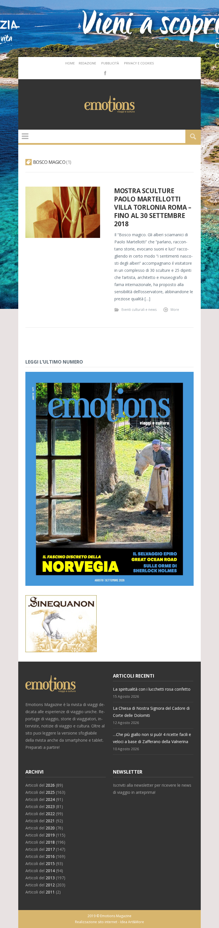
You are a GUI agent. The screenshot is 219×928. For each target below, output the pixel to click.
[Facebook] (105, 73)
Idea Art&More (132, 921)
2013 (50, 877)
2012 (50, 885)
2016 (50, 856)
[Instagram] (113, 73)
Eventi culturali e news (139, 309)
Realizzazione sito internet (96, 921)
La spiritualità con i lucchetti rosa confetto (151, 689)
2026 (50, 785)
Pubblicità (110, 63)
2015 (50, 863)
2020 (50, 828)
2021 (50, 820)
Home (70, 63)
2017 (50, 849)
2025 (50, 792)
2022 (50, 813)
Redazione (87, 63)
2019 (50, 835)
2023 (50, 806)
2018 (50, 842)
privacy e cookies (139, 63)
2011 (50, 892)
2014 (50, 870)
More (175, 309)
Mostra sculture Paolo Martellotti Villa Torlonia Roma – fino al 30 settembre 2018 (152, 207)
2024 (50, 799)
